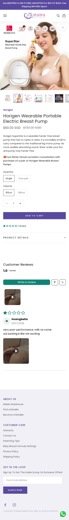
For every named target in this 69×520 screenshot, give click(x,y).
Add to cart (34, 215)
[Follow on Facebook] (5, 505)
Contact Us (9, 435)
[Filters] (54, 282)
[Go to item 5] (48, 98)
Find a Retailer (11, 409)
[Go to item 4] (38, 98)
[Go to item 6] (59, 98)
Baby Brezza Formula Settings (19, 446)
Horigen (8, 109)
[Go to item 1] (7, 98)
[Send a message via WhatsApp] (63, 514)
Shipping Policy (11, 456)
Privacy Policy (10, 451)
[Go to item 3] (28, 98)
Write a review (27, 282)
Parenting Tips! (11, 441)
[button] (10, 226)
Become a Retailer (13, 414)
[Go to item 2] (17, 98)
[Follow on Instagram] (14, 505)
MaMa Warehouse (13, 404)
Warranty (8, 430)
